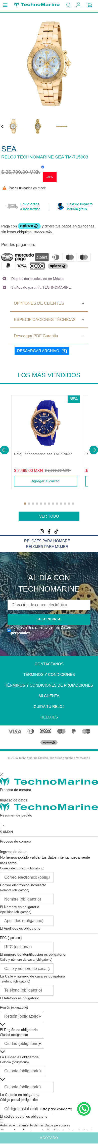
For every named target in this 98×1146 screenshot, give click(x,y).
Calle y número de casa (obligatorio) (26, 959)
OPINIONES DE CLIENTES (39, 303)
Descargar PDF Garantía (36, 336)
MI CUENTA (49, 696)
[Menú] (5, 5)
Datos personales (57, 1125)
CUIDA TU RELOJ (49, 706)
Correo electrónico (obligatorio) (22, 868)
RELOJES (49, 717)
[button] (4, 450)
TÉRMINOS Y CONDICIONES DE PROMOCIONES (49, 685)
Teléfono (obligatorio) (15, 981)
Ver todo (49, 516)
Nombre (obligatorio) (14, 890)
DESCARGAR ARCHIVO (38, 351)
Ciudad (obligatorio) (14, 1035)
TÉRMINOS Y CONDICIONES (49, 674)
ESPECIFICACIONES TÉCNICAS (45, 319)
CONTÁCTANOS (49, 664)
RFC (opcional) (11, 938)
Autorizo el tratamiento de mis (35, 1125)
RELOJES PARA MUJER (47, 546)
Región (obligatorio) (14, 1007)
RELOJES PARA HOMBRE (47, 541)
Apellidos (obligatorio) (15, 912)
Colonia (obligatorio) (14, 1062)
